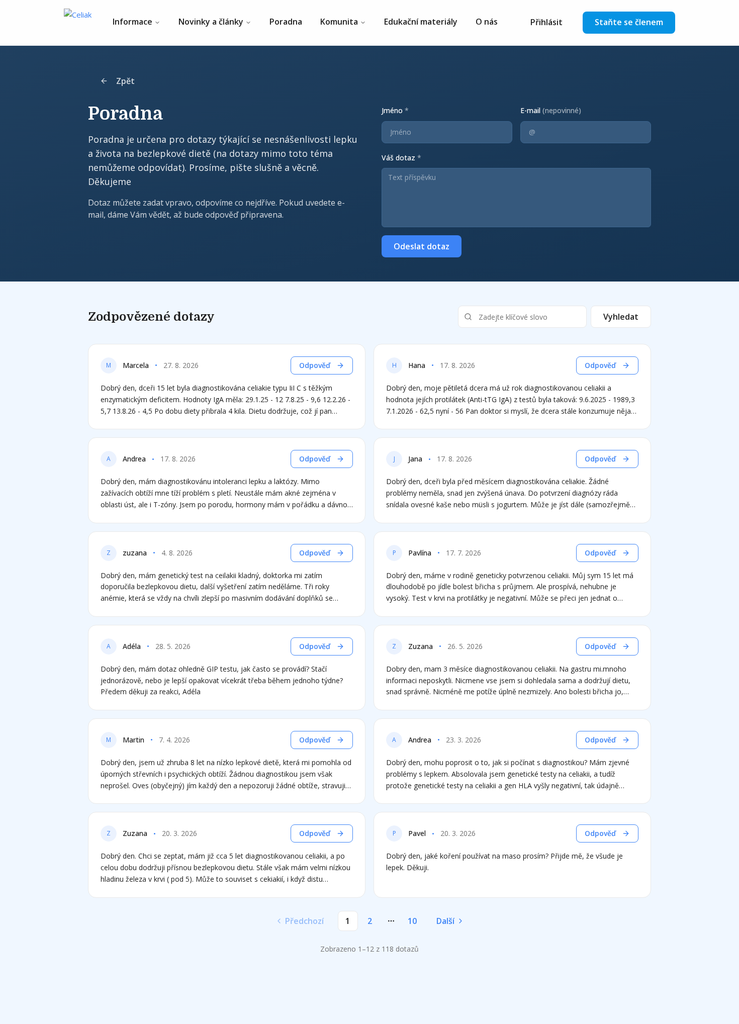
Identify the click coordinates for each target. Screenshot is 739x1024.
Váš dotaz (401, 157)
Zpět (125, 80)
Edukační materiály (420, 21)
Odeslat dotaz (421, 246)
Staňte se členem (629, 22)
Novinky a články (210, 21)
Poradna (285, 21)
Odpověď (314, 365)
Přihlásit (546, 22)
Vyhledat (620, 316)
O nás (487, 21)
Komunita (339, 21)
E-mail (550, 110)
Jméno (395, 110)
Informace (132, 21)
